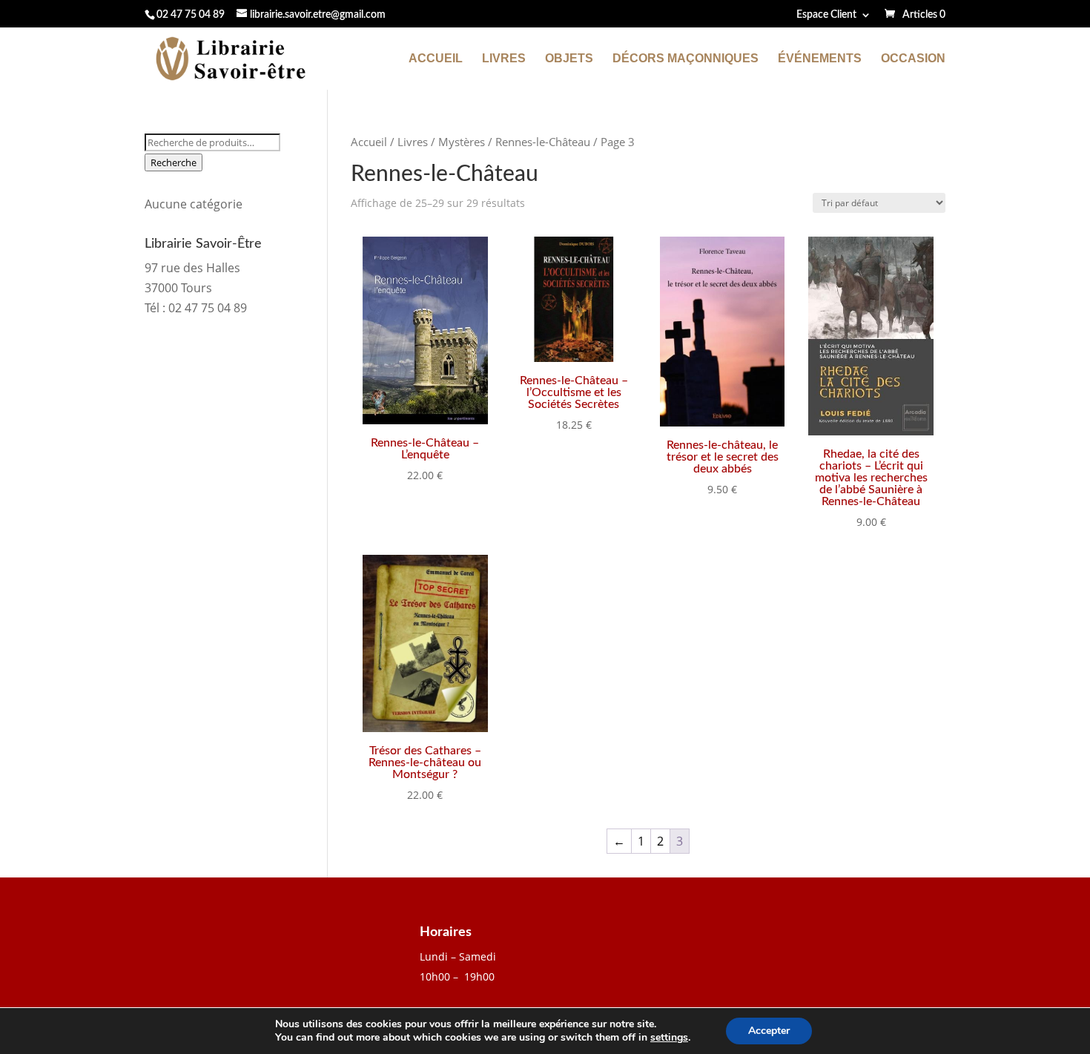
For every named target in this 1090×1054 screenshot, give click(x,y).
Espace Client (826, 15)
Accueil (436, 59)
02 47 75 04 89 (190, 15)
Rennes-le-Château (542, 141)
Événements (820, 59)
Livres (504, 59)
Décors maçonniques (685, 59)
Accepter (769, 1031)
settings (669, 1037)
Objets (569, 59)
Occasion (913, 59)
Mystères (461, 141)
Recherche (173, 162)
